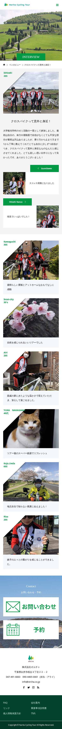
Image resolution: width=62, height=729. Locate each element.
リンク (6, 708)
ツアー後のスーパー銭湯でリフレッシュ (27, 453)
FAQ (5, 702)
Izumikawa (46, 168)
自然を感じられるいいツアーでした (25, 342)
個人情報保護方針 (12, 713)
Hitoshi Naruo (15, 202)
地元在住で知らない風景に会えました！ (27, 506)
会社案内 (35, 702)
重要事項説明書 (39, 708)
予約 (33, 713)
